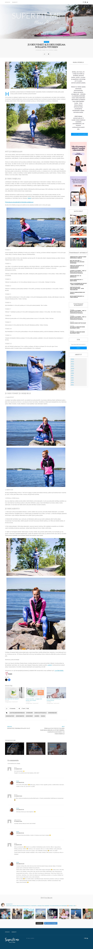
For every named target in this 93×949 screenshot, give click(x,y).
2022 (72, 364)
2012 (72, 385)
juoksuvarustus (20, 716)
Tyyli (47, 50)
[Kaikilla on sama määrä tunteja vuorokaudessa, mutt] (52, 914)
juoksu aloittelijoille (40, 712)
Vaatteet (51, 50)
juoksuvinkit (29, 716)
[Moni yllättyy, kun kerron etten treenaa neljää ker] (17, 914)
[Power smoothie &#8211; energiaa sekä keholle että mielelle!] (35, 692)
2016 (72, 378)
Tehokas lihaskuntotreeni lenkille (19, 202)
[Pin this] (61, 54)
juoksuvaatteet (10, 716)
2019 (72, 371)
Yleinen (55, 50)
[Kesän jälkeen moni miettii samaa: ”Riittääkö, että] (76, 914)
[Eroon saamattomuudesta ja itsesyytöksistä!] (56, 692)
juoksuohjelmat (52, 712)
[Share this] (51, 54)
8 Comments (12, 708)
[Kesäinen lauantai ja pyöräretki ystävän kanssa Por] (29, 914)
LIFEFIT (50, 665)
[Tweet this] (54, 54)
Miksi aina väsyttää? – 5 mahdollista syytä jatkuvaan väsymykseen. (77, 262)
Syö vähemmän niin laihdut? (12, 698)
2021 (72, 366)
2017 (72, 376)
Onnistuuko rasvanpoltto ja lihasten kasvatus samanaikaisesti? (77, 267)
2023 (72, 362)
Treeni (43, 50)
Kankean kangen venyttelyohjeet (78, 323)
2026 (72, 359)
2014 (72, 383)
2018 (72, 373)
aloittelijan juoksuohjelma (17, 712)
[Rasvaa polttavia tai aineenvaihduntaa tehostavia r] (5, 914)
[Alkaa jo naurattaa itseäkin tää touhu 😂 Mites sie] (40, 914)
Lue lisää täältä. (59, 670)
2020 (72, 369)
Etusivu (7, 2)
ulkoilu (43, 716)
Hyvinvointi (39, 50)
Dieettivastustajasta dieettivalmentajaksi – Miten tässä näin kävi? (77, 288)
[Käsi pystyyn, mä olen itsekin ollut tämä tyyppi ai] (64, 914)
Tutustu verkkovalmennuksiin (80, 134)
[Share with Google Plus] (58, 54)
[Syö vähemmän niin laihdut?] (14, 692)
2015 (72, 380)
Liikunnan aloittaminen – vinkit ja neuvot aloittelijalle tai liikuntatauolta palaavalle (78, 272)
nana (17, 781)
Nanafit (15, 2)
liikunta (37, 716)
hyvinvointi (29, 712)
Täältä (29, 198)
